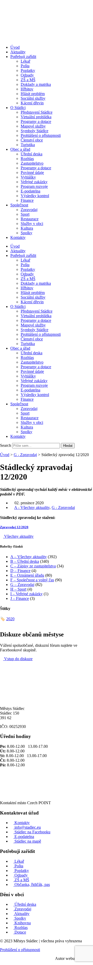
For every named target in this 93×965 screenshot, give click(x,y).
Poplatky (28, 70)
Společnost (19, 205)
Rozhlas (27, 158)
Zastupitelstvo (32, 163)
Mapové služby (33, 126)
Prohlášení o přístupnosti (41, 135)
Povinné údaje (32, 172)
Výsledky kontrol (35, 196)
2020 (10, 619)
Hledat (68, 446)
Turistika (28, 144)
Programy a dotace (36, 121)
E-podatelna (30, 191)
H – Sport (18, 589)
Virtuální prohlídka (36, 117)
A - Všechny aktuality (32, 507)
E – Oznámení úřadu (27, 575)
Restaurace (29, 219)
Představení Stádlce (36, 112)
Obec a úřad (20, 149)
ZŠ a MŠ (28, 80)
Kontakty (18, 237)
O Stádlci (18, 107)
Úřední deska (31, 154)
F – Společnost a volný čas (32, 580)
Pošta (25, 66)
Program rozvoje (34, 186)
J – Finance (19, 598)
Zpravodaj (29, 209)
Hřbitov (27, 89)
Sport (25, 214)
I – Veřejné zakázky (26, 594)
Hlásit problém (33, 93)
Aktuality (18, 52)
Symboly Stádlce (34, 131)
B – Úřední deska (24, 561)
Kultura (27, 228)
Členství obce (32, 140)
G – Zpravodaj (22, 584)
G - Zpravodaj (25, 454)
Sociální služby (33, 98)
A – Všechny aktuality (28, 557)
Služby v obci (32, 223)
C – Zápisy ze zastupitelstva (33, 566)
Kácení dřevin (32, 103)
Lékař (25, 61)
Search (5, 445)
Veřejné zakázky (34, 182)
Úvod (15, 47)
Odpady (27, 75)
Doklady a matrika (36, 84)
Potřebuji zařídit (23, 56)
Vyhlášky (28, 177)
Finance (27, 200)
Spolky (26, 233)
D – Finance (20, 570)
